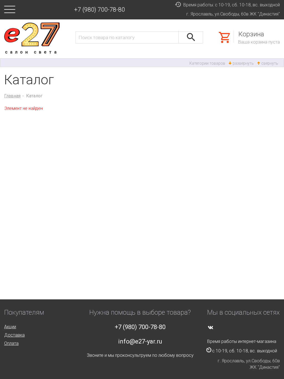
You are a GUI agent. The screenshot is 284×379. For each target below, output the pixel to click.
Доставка (14, 335)
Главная (12, 95)
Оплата (11, 343)
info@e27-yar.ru (140, 341)
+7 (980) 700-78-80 (99, 9)
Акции (10, 326)
